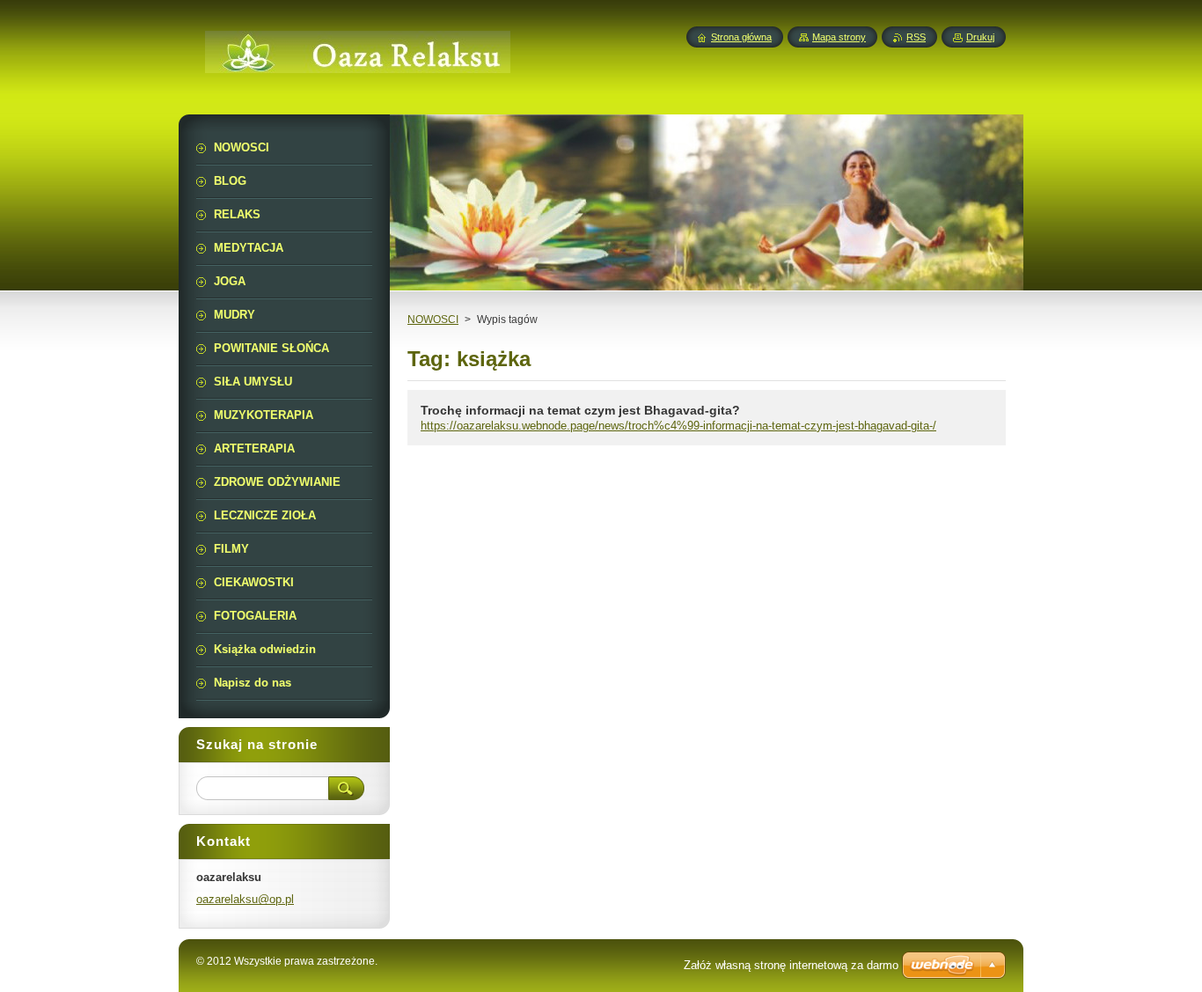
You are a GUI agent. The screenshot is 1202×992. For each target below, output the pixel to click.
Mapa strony (839, 37)
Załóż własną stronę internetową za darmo (791, 965)
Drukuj (980, 37)
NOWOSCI (432, 319)
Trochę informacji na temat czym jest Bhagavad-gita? (580, 410)
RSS (916, 37)
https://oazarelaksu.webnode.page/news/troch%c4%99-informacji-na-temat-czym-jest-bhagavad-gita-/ (678, 425)
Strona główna (741, 37)
